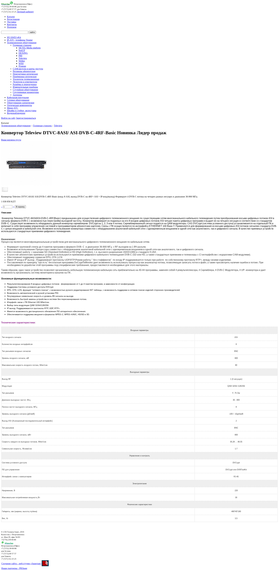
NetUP (22, 50)
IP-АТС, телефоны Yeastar (20, 40)
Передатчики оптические (25, 74)
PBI (20, 55)
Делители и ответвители (25, 82)
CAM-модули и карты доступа (28, 68)
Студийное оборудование (25, 89)
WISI (21, 63)
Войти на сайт (8, 118)
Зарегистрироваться (26, 118)
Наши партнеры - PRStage (14, 568)
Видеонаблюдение (16, 113)
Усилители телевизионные (26, 79)
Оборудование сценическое (20, 102)
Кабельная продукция (18, 97)
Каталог (11, 16)
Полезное (11, 27)
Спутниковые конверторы (26, 92)
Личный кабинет (25, 11)
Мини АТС (12, 108)
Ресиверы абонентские (24, 71)
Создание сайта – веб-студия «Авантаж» (21, 563)
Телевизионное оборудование (21, 42)
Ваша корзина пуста (11, 140)
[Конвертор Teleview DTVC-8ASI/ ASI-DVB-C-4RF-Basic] (26, 185)
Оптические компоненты (19, 105)
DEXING (23, 53)
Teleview (23, 58)
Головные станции (22, 45)
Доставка (11, 22)
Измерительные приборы (25, 87)
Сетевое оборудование (18, 100)
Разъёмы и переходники (25, 84)
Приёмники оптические (25, 76)
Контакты (12, 24)
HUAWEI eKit (14, 37)
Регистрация (13, 19)
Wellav (22, 61)
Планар (22, 66)
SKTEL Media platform (30, 48)
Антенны (17, 95)
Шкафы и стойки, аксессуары (21, 110)
